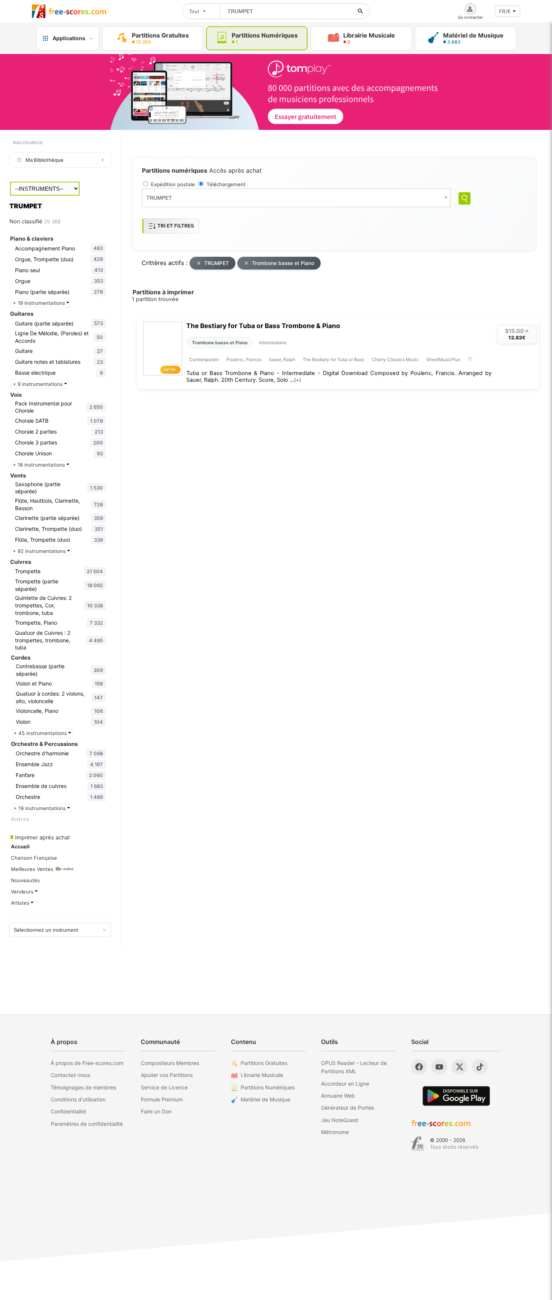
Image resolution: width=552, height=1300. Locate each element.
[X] (460, 1067)
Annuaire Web (338, 1095)
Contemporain (204, 359)
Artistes (21, 903)
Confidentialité (68, 1111)
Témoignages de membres (83, 1087)
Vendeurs (23, 892)
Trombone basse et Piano (283, 263)
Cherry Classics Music (395, 359)
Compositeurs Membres (170, 1063)
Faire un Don (156, 1111)
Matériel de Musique (265, 1099)
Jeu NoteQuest (339, 1120)
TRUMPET (216, 263)
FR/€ (505, 11)
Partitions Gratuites (264, 1063)
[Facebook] (419, 1067)
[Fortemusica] (417, 1143)
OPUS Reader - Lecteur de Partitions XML (354, 1067)
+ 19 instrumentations (39, 303)
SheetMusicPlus (443, 359)
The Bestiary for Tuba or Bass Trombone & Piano (263, 326)
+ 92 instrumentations (40, 551)
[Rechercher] (360, 11)
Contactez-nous (70, 1075)
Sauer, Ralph (282, 359)
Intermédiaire (273, 342)
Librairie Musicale (262, 1075)
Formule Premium (162, 1099)
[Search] (464, 198)
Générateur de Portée (347, 1107)
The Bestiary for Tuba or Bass (333, 359)
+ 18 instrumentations (39, 465)
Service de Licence (164, 1087)
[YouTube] (439, 1067)
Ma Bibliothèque (44, 160)
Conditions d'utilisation (78, 1099)
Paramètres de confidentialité (87, 1124)
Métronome (335, 1132)
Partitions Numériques (268, 1087)
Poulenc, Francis (243, 359)
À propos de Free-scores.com (87, 1063)
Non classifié (34, 221)
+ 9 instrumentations (38, 384)
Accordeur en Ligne (345, 1083)
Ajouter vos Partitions (167, 1075)
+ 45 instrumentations (41, 733)
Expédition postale (173, 184)
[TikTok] (480, 1067)
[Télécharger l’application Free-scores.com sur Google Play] (456, 1096)
